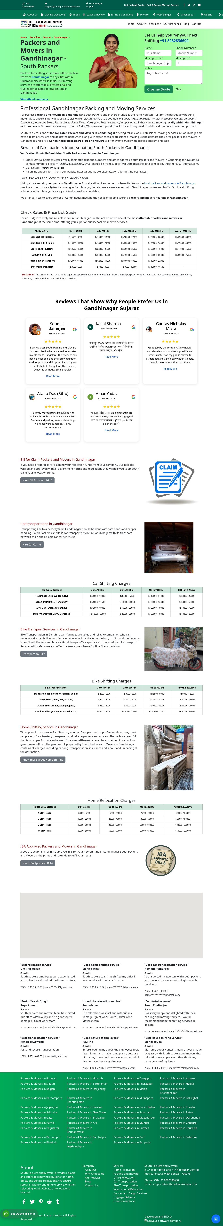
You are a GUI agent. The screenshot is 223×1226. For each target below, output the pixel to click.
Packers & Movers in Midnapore (133, 1098)
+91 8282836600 (28, 5)
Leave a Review (96, 14)
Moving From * (153, 58)
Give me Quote (158, 89)
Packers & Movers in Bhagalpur (86, 1117)
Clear (178, 89)
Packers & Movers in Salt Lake (38, 1112)
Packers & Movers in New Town (86, 1112)
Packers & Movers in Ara (82, 1123)
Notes (148, 68)
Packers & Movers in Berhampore (41, 1098)
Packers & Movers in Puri (128, 1137)
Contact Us (92, 1185)
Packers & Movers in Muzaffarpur (134, 1117)
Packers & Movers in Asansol (178, 1078)
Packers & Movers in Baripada (132, 1142)
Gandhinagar (40, 77)
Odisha (208, 14)
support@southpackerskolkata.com (62, 6)
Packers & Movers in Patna (176, 1112)
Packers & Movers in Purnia (37, 1123)
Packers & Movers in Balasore (178, 1137)
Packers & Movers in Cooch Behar (134, 1107)
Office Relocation (124, 1177)
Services (154, 24)
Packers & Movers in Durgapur (132, 1078)
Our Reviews (93, 1177)
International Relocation (127, 1189)
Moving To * (183, 58)
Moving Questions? (55, 14)
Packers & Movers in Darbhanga (180, 1117)
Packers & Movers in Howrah (85, 1078)
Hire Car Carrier (32, 544)
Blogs (76, 14)
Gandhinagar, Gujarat (94, 5)
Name (148, 48)
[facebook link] (23, 1201)
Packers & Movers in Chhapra (178, 1123)
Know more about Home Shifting (43, 759)
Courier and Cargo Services (127, 1193)
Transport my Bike (34, 654)
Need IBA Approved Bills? (38, 863)
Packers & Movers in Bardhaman (87, 1083)
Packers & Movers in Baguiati (38, 1078)
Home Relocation (124, 1170)
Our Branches (172, 24)
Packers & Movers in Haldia (177, 1083)
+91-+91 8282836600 (166, 1180)
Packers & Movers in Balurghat (179, 1098)
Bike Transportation (125, 1185)
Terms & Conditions (122, 14)
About (140, 24)
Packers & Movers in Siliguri (37, 1083)
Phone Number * (186, 48)
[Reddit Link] (49, 1201)
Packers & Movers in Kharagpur (133, 1083)
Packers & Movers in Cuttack (131, 1128)
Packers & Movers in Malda (130, 1089)
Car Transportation (125, 1181)
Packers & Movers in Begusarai (39, 1128)
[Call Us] (215, 1218)
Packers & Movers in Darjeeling (86, 1089)
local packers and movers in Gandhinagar (170, 183)
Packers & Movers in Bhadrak (38, 1142)
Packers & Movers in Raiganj (38, 1089)
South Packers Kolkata (50, 1215)
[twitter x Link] (32, 1201)
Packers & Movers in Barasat (84, 1107)
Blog (186, 24)
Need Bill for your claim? (37, 480)
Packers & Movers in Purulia (177, 1107)
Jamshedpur (187, 14)
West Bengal (163, 14)
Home (130, 24)
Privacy (144, 14)
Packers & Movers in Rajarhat (131, 1112)
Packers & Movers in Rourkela (178, 1128)
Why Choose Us (94, 1173)
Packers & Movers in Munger (131, 1123)
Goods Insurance (124, 1201)
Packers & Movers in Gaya (36, 1117)
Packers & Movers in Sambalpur (86, 1137)
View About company (34, 99)
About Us (32, 14)
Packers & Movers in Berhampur (40, 1137)
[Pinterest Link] (40, 1201)
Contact (196, 24)
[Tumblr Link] (57, 1201)
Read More (53, 376)
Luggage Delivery (124, 1197)
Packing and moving (126, 1173)
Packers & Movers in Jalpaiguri (39, 1107)
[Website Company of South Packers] (162, 1220)
